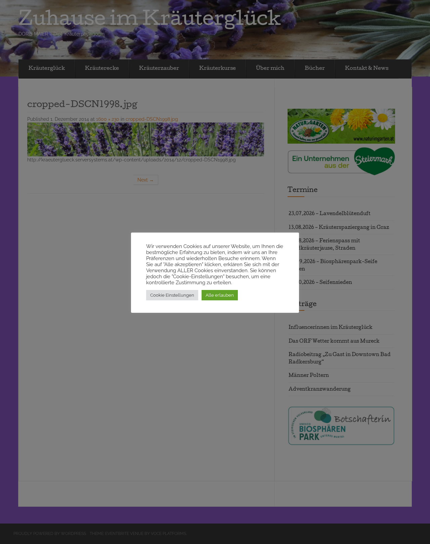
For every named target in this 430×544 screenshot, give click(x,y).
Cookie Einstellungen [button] (172, 295)
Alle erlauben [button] (220, 295)
